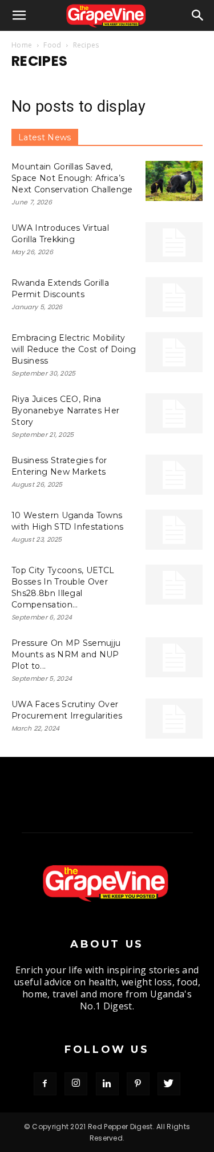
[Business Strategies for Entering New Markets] (174, 475)
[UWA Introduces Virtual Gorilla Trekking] (174, 242)
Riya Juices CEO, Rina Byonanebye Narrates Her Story (65, 410)
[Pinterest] (138, 1083)
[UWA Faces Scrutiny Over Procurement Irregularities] (174, 719)
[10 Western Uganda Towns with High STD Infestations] (174, 530)
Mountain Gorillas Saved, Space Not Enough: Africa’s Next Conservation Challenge (72, 178)
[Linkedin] (107, 1083)
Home (21, 45)
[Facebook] (45, 1083)
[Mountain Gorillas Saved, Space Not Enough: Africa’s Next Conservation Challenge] (174, 181)
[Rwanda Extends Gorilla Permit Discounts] (174, 297)
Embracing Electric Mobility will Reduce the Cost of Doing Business (73, 349)
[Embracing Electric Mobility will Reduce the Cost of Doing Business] (174, 352)
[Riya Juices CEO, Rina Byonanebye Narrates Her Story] (174, 413)
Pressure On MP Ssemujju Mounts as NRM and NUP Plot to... (65, 654)
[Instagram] (75, 1083)
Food (52, 45)
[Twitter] (169, 1083)
